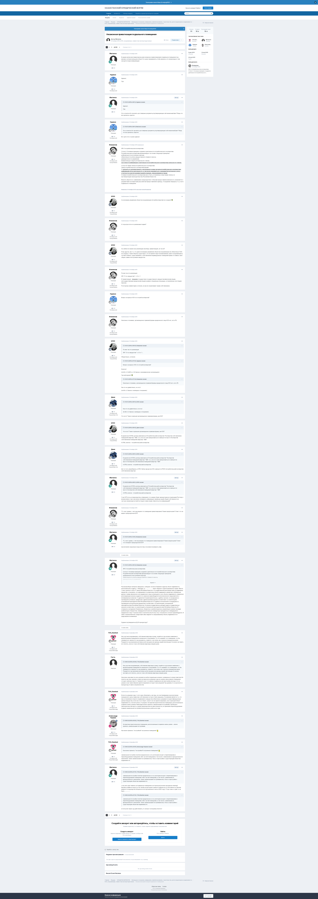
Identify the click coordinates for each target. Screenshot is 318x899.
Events (114, 17)
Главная (108, 13)
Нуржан (113, 75)
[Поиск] (211, 13)
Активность (117, 13)
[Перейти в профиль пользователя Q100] (113, 202)
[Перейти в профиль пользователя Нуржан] (113, 80)
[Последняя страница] (119, 47)
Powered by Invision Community (159, 890)
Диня (113, 397)
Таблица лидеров (127, 13)
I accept (209, 896)
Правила (121, 17)
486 (114, 68)
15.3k (113, 732)
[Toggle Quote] (123, 102)
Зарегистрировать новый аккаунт (127, 839)
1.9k (114, 159)
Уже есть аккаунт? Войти (193, 8)
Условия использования (120, 897)
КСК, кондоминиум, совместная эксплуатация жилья (136, 41)
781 (114, 411)
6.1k (114, 210)
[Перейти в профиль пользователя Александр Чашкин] (113, 723)
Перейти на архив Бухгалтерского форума (147, 13)
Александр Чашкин (113, 717)
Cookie (164, 886)
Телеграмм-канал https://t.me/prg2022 (158, 2)
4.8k (114, 89)
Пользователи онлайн (144, 17)
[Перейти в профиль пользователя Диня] (113, 403)
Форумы (107, 17)
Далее (115, 47)
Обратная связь (156, 886)
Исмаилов (113, 145)
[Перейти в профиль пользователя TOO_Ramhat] (113, 638)
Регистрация (208, 8)
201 (114, 647)
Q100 (113, 196)
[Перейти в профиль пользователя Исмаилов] (113, 150)
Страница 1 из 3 (127, 47)
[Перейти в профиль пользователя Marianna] (108, 40)
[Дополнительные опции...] (182, 54)
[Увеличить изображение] (172, 200)
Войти (163, 837)
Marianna (118, 39)
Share (167, 40)
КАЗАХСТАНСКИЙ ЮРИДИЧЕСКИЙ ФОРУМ (124, 8)
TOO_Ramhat (113, 633)
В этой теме (204, 13)
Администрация (131, 17)
